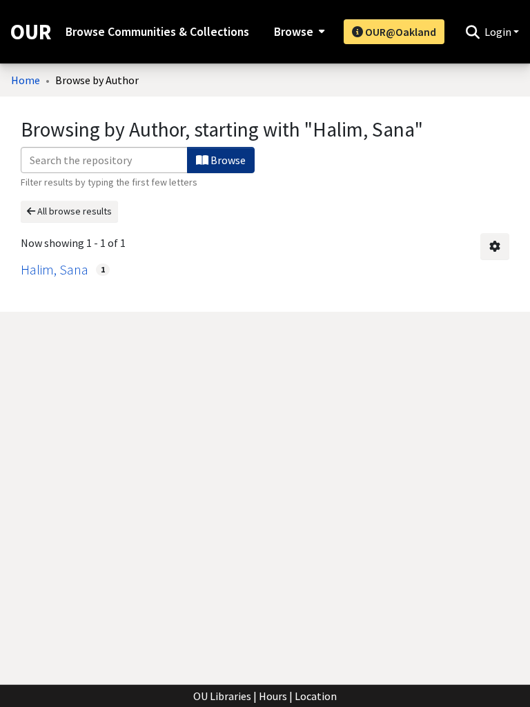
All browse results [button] (73, 211)
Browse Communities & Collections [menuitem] (157, 31)
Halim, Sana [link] (54, 269)
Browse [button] (293, 31)
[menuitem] (298, 32)
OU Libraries (222, 696)
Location (316, 696)
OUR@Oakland (399, 32)
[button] (472, 31)
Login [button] (498, 32)
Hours (273, 696)
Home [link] (25, 80)
